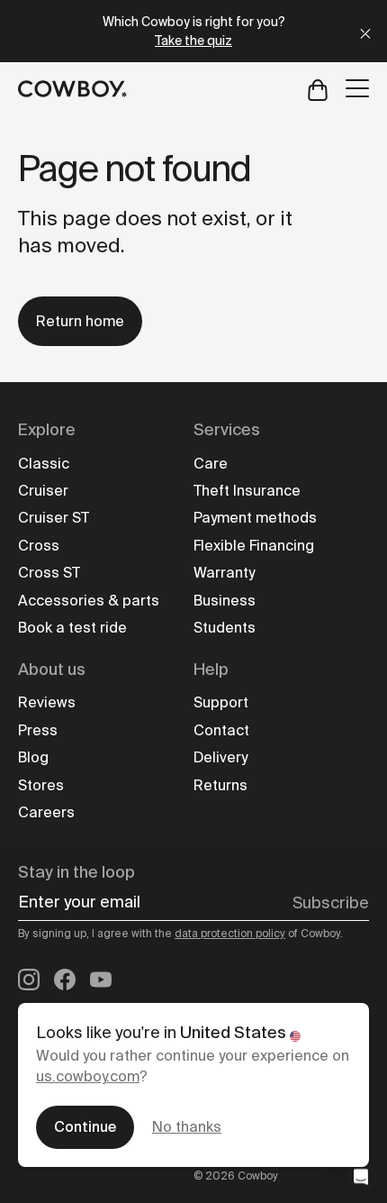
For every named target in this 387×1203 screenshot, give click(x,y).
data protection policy (230, 933)
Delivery (221, 757)
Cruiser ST (53, 517)
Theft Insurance (247, 490)
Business (225, 600)
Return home (80, 321)
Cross (38, 545)
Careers (46, 812)
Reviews (47, 702)
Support (221, 702)
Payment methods (255, 517)
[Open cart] (318, 89)
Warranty (224, 572)
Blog (33, 757)
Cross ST (49, 572)
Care (211, 463)
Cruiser (43, 490)
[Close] (365, 31)
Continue (85, 1126)
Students (225, 627)
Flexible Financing (254, 545)
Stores (41, 785)
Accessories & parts (88, 600)
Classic (43, 463)
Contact (221, 730)
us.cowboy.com (88, 1076)
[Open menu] (357, 88)
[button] (361, 1177)
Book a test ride (72, 627)
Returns (221, 785)
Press (38, 730)
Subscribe (330, 903)
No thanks (186, 1126)
